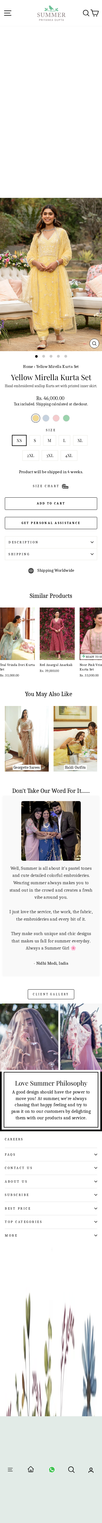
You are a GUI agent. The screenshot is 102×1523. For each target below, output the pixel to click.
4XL (69, 455)
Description (23, 542)
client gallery (51, 936)
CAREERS (14, 1081)
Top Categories (23, 1164)
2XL (30, 455)
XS (19, 440)
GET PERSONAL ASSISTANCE (51, 523)
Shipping (43, 404)
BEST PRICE (18, 1150)
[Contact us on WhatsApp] (52, 1471)
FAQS (10, 1096)
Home (28, 366)
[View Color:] (46, 418)
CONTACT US (19, 1110)
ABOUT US (16, 1123)
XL (80, 440)
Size (51, 430)
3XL (50, 455)
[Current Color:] (36, 418)
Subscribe (17, 1137)
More (11, 1177)
